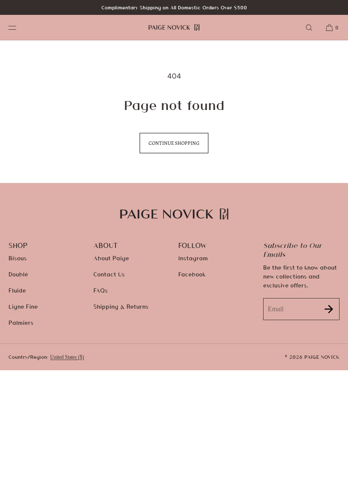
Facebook (191, 274)
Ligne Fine (23, 306)
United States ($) (67, 357)
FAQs (100, 290)
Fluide (17, 290)
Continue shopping (174, 143)
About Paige (111, 258)
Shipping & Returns (121, 306)
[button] (309, 27)
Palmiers (21, 322)
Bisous (17, 258)
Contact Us (109, 274)
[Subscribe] (329, 309)
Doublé (18, 274)
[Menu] (18, 27)
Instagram (193, 258)
